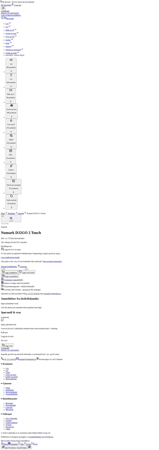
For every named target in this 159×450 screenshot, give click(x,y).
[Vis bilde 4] (7, 223)
